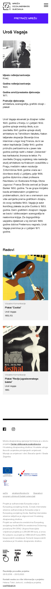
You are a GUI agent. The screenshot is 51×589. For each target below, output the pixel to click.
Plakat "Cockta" (13, 307)
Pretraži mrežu (25, 18)
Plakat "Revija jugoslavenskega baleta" (21, 380)
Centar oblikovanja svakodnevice (26, 444)
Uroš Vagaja (10, 312)
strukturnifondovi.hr (20, 493)
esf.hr (5, 493)
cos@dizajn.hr (9, 585)
